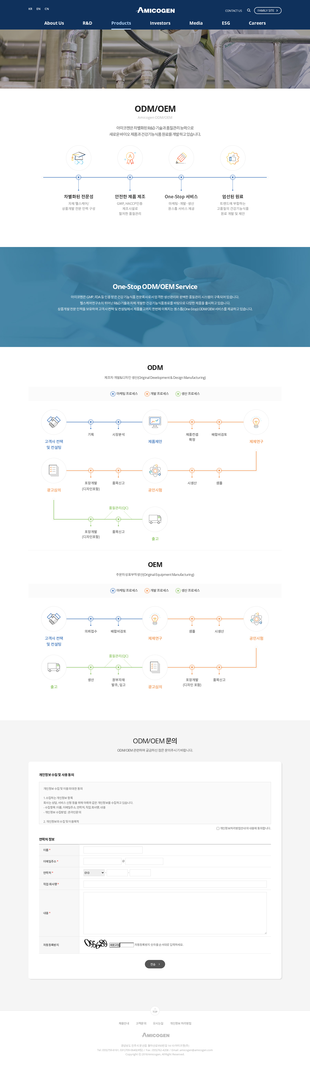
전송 (153, 964)
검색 (249, 10)
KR (30, 9)
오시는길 (158, 1023)
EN (38, 9)
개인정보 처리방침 (180, 1023)
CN (47, 9)
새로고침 (114, 945)
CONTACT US (233, 11)
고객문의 (141, 1023)
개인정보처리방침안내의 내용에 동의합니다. (245, 828)
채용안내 (124, 1023)
